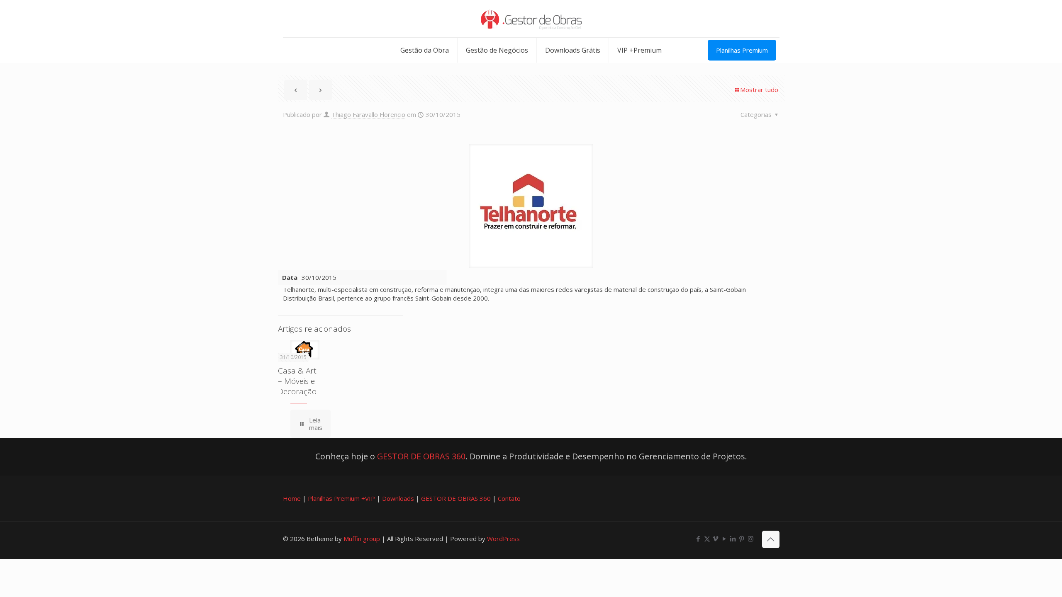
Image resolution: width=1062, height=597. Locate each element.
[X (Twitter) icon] (707, 538)
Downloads (398, 498)
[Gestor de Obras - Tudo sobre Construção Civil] (531, 18)
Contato (509, 498)
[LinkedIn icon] (733, 538)
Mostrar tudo (759, 89)
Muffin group (361, 538)
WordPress (503, 538)
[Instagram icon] (751, 538)
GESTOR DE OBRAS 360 (421, 456)
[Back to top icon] (770, 539)
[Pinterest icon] (742, 538)
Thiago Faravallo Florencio (368, 114)
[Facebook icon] (698, 538)
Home (292, 498)
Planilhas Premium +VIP (341, 498)
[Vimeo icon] (716, 538)
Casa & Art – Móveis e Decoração (297, 381)
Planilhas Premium (742, 50)
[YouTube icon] (724, 538)
